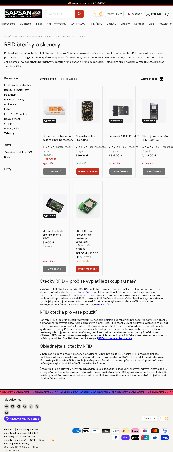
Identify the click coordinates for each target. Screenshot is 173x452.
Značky (125, 23)
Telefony (9, 133)
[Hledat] (79, 14)
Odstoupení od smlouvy (16, 443)
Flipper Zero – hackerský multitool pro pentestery (58, 138)
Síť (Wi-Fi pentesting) (20, 85)
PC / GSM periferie (17, 114)
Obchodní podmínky (27, 429)
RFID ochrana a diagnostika (115, 338)
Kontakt (139, 23)
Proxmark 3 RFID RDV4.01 (124, 136)
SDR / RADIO (77, 23)
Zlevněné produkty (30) (18, 152)
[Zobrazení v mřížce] (161, 79)
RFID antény (103, 304)
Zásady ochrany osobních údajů (21, 433)
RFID (9, 123)
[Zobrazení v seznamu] (166, 79)
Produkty (9, 429)
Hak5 (39, 23)
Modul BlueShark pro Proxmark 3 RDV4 (53, 234)
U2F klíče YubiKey (14, 99)
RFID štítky (53, 36)
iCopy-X (146, 151)
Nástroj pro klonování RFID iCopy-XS (155, 138)
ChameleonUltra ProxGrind (85, 138)
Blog (151, 23)
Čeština (148, 418)
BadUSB (111, 23)
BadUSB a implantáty (16, 90)
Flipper (46, 151)
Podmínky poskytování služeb (19, 436)
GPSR (33, 440)
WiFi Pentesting (56, 23)
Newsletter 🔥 (46, 440)
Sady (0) (9, 157)
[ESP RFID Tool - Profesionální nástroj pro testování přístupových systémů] (88, 206)
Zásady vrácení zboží (15, 440)
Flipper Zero (84, 292)
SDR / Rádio (13, 128)
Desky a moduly (13, 119)
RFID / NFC (96, 23)
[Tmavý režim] (98, 13)
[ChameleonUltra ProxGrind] (88, 111)
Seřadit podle (48, 78)
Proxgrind (80, 151)
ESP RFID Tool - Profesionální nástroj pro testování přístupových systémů (85, 240)
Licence (11, 104)
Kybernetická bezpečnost (29, 36)
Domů (7, 36)
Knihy (7, 109)
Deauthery (10, 95)
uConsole (26, 23)
